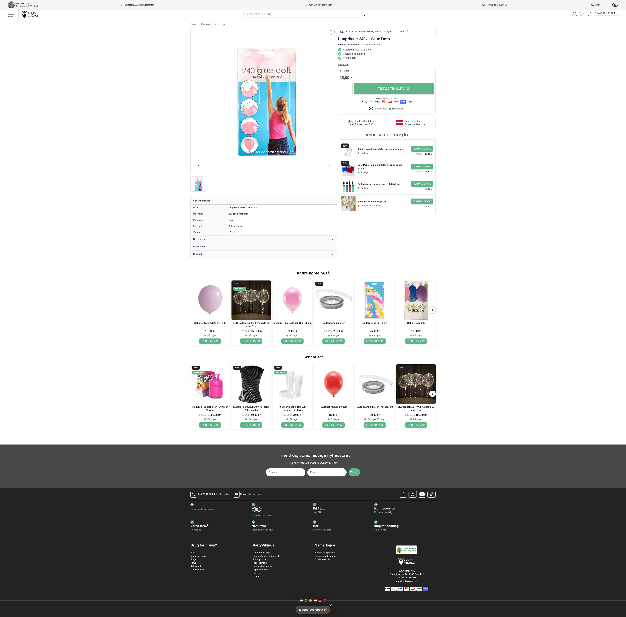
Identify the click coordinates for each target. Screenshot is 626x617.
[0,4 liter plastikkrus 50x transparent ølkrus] (292, 384)
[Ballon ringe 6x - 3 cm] (375, 300)
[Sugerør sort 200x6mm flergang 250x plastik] (251, 384)
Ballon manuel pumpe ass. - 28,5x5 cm (379, 184)
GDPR (256, 576)
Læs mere (343, 64)
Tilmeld (354, 472)
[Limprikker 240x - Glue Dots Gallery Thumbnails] (198, 184)
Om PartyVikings (261, 552)
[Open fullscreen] (264, 101)
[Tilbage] (199, 166)
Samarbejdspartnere (325, 552)
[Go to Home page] (30, 14)
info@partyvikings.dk (406, 581)
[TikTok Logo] (431, 494)
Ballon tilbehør (235, 226)
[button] (313, 610)
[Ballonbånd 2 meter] (333, 300)
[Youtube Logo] (422, 494)
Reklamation (196, 566)
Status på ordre (198, 556)
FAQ (192, 552)
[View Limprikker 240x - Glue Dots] (198, 184)
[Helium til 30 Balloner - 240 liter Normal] (210, 384)
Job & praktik (259, 559)
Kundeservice (197, 569)
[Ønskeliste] (581, 14)
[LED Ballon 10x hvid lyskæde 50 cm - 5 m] (416, 384)
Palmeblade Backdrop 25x (372, 201)
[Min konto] (575, 13)
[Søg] (363, 14)
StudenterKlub (322, 559)
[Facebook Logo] (403, 494)
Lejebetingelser (260, 569)
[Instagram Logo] (413, 494)
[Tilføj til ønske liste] (332, 32)
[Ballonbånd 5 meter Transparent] (375, 384)
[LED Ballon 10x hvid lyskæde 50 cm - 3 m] (251, 300)
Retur (193, 562)
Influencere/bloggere (325, 556)
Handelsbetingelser (263, 566)
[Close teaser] (330, 605)
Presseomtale (260, 562)
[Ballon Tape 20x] (416, 300)
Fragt (193, 559)
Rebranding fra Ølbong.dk (266, 556)
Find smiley (258, 573)
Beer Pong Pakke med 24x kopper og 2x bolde (380, 167)
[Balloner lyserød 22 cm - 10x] (210, 300)
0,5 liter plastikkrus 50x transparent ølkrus (381, 149)
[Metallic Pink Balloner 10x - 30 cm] (292, 300)
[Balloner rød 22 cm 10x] (333, 384)
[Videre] (328, 166)
